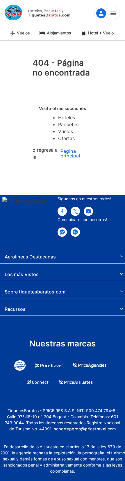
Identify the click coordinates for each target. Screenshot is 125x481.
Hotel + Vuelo (101, 32)
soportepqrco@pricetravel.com (85, 428)
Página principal (70, 153)
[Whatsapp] (75, 232)
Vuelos (23, 32)
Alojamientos (59, 32)
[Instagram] (88, 211)
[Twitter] (75, 211)
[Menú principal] (107, 13)
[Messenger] (62, 232)
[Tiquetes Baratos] (14, 13)
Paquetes (68, 124)
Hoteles (66, 117)
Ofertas (66, 138)
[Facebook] (62, 211)
